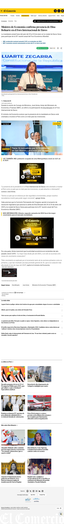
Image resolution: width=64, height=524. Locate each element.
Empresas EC (25, 15)
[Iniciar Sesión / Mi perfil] (62, 10)
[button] (9, 272)
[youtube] (37, 491)
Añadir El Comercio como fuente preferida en (47, 21)
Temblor (18, 15)
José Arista (26, 285)
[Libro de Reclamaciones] (36, 500)
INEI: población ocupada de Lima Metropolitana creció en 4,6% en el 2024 (31, 159)
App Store (33, 494)
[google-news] (43, 491)
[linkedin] (39, 491)
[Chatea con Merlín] (55, 10)
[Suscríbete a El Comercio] (58, 10)
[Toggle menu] (1, 10)
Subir (58, 508)
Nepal (62, 15)
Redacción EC (7, 101)
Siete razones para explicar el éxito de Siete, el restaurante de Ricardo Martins (23, 315)
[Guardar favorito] (57, 48)
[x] (31, 491)
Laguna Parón (52, 15)
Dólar (58, 15)
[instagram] (33, 491)
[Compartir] (61, 48)
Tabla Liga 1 (34, 15)
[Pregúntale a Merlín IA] (61, 514)
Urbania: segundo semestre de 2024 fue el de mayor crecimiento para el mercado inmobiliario (29, 214)
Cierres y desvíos (42, 15)
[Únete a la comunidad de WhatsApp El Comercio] (42, 48)
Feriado (12, 15)
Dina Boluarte (16, 285)
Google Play (42, 494)
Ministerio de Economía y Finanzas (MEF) (44, 285)
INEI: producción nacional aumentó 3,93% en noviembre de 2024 (22, 41)
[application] (9, 272)
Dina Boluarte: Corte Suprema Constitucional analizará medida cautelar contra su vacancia (38, 449)
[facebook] (27, 491)
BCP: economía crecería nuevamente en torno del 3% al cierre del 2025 (24, 43)
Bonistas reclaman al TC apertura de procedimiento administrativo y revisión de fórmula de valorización (12, 415)
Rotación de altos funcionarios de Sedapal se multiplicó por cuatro (38, 385)
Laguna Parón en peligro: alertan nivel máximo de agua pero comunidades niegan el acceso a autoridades (30, 304)
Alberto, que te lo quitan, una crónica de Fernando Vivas (16, 310)
